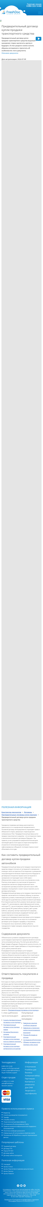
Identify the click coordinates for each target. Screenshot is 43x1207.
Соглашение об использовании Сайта (16, 1124)
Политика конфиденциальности (14, 1131)
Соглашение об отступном (32, 1040)
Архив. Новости (8, 1173)
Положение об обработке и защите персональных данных (20, 1136)
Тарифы (6, 1117)
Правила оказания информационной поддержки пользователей (19, 1127)
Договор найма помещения (12, 1155)
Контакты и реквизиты (30, 1083)
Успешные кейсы (32, 1075)
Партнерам (30, 1078)
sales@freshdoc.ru (7, 1083)
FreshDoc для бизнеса (30, 1071)
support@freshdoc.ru (13, 1070)
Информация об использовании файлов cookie (19, 1133)
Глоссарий (6, 1164)
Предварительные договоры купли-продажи (23, 1010)
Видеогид (6, 1113)
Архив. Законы (8, 1171)
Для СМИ (29, 1087)
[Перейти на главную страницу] (11, 12)
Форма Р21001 (8, 1151)
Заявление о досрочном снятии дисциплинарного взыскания (31, 1030)
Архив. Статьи (8, 1166)
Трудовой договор (9, 1146)
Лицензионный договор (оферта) (14, 1122)
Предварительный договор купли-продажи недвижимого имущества (11, 1046)
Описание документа (10, 53)
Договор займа (8, 1153)
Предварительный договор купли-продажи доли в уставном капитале (12, 1039)
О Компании (30, 1066)
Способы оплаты (9, 1119)
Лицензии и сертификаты (31, 1092)
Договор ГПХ (7, 1148)
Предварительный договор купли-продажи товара (11, 1027)
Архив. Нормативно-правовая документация (18, 1169)
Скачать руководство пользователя (15, 1115)
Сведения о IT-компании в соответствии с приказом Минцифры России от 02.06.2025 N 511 (21, 1200)
